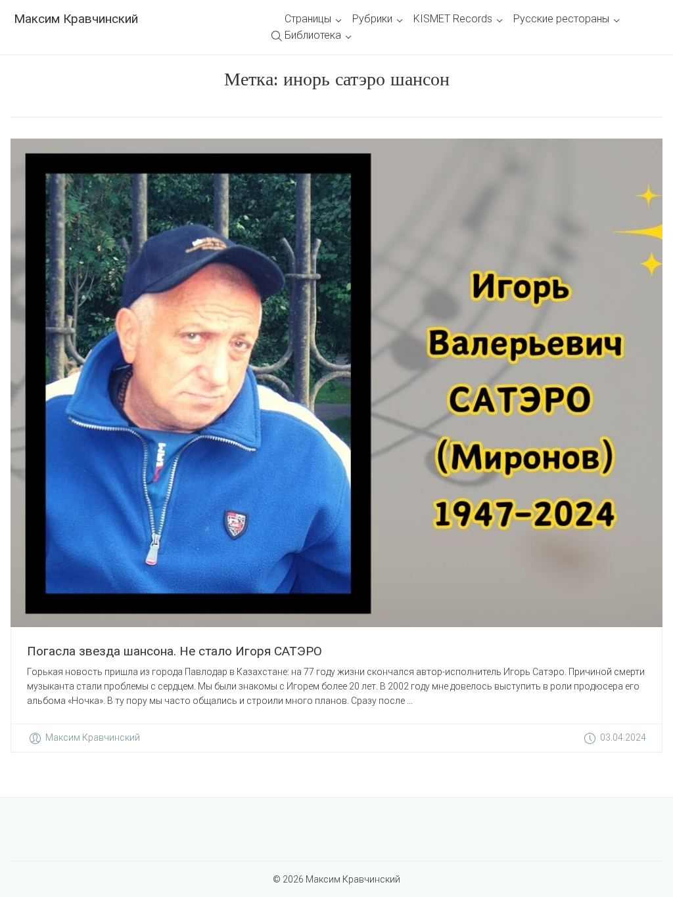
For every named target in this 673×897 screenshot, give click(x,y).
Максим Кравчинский (76, 18)
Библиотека (313, 35)
